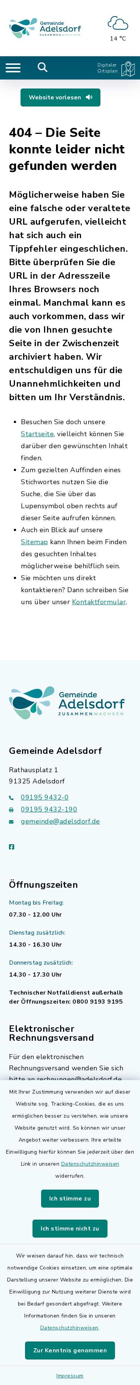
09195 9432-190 (49, 809)
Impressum (70, 1375)
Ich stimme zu (70, 1198)
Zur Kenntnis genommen (70, 1350)
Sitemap (34, 541)
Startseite (37, 433)
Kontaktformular (99, 601)
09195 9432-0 (45, 797)
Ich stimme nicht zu (70, 1228)
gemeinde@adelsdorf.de (60, 821)
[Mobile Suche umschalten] (42, 68)
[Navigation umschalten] (13, 68)
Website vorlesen (56, 97)
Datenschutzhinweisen (90, 1163)
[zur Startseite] (45, 28)
